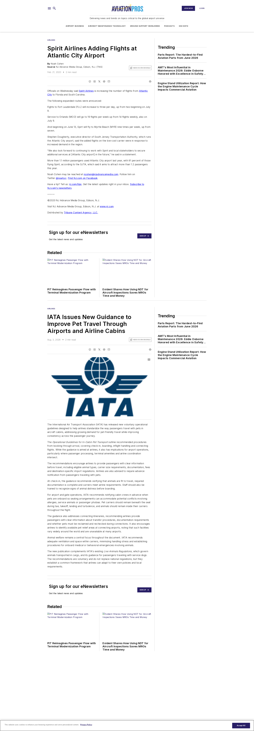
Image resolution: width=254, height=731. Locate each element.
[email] (109, 81)
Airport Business (75, 26)
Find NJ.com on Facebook (82, 178)
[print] (150, 81)
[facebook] (90, 81)
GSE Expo (183, 26)
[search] (54, 8)
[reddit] (104, 81)
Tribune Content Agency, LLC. (81, 212)
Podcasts (169, 26)
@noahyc (61, 178)
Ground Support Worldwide (145, 26)
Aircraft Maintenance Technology (107, 26)
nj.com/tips (75, 184)
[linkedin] (94, 81)
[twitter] (99, 81)
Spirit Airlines (86, 90)
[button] (49, 8)
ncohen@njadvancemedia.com (101, 174)
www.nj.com (107, 206)
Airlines (51, 40)
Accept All (241, 725)
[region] (127, 725)
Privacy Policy (86, 725)
